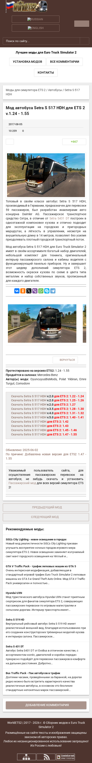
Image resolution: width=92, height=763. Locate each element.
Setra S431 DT (59, 218)
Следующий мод (45, 517)
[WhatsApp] (40, 290)
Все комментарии (64, 61)
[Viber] (34, 290)
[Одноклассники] (22, 290)
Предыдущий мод (47, 507)
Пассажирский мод (22, 483)
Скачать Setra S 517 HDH (28, 396)
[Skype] (46, 290)
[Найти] (84, 40)
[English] (35, 28)
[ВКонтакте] (16, 290)
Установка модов (27, 61)
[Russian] (35, 19)
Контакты (46, 72)
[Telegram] (52, 290)
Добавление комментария (47, 705)
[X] (28, 290)
